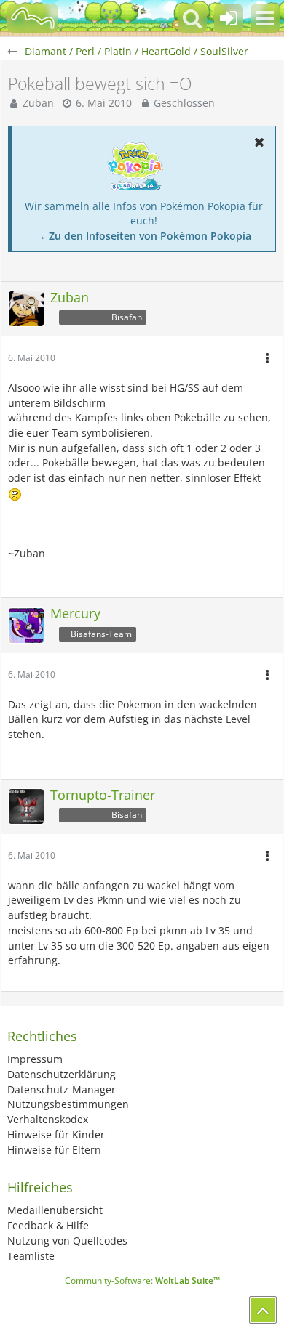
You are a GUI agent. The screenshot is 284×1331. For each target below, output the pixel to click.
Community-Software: (142, 1280)
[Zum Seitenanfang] (263, 1310)
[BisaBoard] (32, 18)
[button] (265, 18)
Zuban (38, 103)
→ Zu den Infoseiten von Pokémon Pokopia (143, 236)
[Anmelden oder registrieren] (228, 18)
